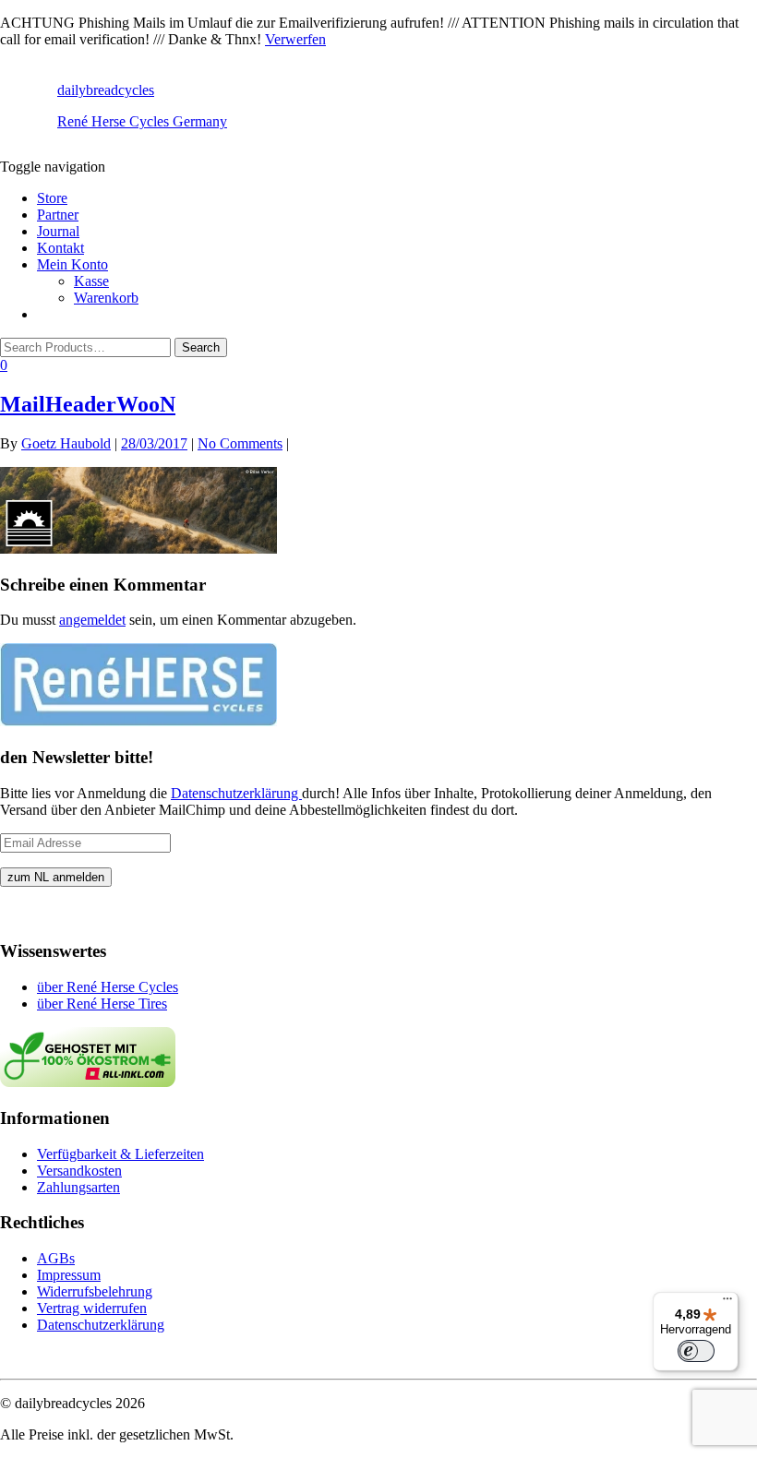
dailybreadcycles (105, 90)
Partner (57, 214)
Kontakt (60, 248)
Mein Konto (72, 264)
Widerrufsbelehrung (94, 1291)
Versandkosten (79, 1170)
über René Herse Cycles (107, 987)
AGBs (56, 1258)
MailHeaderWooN (87, 404)
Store (52, 198)
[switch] (696, 1351)
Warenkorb (106, 297)
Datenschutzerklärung (236, 793)
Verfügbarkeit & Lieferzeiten (120, 1154)
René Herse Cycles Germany (142, 121)
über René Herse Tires (102, 1003)
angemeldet (92, 619)
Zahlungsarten (78, 1187)
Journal (58, 231)
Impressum (69, 1275)
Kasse (91, 281)
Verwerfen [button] (295, 39)
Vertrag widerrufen (92, 1308)
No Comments (240, 443)
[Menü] (727, 1303)
